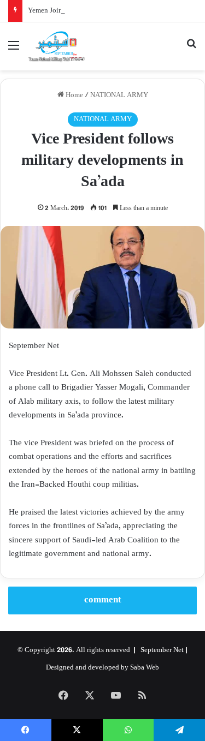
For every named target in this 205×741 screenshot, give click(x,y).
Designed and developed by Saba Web (102, 668)
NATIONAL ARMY (119, 95)
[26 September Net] (56, 46)
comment (102, 600)
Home (73, 95)
